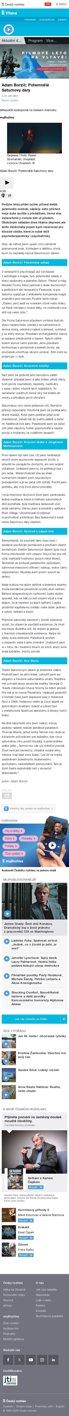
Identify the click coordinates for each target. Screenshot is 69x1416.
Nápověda (42, 1295)
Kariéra (40, 1305)
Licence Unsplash (19, 163)
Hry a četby (12, 831)
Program (30, 20)
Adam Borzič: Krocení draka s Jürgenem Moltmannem (33, 444)
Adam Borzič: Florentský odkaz (26, 262)
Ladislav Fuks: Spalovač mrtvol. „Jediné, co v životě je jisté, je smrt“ (35, 944)
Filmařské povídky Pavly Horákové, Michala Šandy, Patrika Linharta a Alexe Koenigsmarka (37, 979)
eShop (7, 1305)
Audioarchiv (46, 20)
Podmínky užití (44, 1406)
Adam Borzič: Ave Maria (21, 661)
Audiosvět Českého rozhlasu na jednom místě (29, 870)
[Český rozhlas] (13, 4)
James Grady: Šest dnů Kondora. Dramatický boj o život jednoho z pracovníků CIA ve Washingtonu (29, 927)
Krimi (8, 838)
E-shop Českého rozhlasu (24, 1109)
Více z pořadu (14, 1031)
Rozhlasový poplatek (49, 1316)
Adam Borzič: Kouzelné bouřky (26, 366)
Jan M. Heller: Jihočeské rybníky (42, 1036)
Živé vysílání (12, 853)
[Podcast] (3, 195)
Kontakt (41, 1310)
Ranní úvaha (10, 100)
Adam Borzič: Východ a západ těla (28, 531)
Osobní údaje (24, 1406)
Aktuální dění (12, 41)
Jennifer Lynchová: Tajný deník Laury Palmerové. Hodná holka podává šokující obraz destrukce (35, 961)
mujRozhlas (9, 820)
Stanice (8, 1300)
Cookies (8, 1406)
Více (51, 41)
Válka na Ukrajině (14, 1289)
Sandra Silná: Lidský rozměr (38, 1070)
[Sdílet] (9, 195)
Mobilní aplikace (13, 1339)
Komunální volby (14, 1295)
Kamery (62, 20)
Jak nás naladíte (46, 1289)
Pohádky (27, 838)
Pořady (9, 846)
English (60, 1406)
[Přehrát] (6, 183)
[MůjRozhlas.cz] (7, 118)
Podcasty (9, 1333)
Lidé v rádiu (43, 1300)
